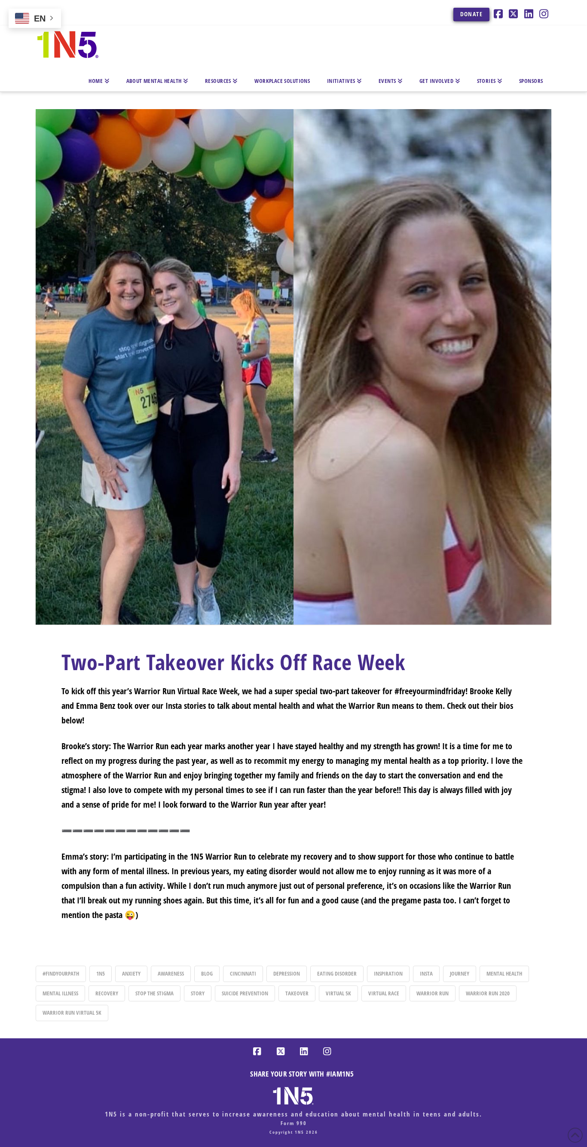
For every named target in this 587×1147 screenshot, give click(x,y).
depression (286, 973)
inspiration (388, 973)
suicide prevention (245, 993)
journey (459, 973)
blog (207, 973)
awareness (171, 973)
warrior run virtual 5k (72, 1012)
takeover (297, 993)
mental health (504, 973)
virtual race (383, 993)
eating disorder (337, 973)
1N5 (100, 973)
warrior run (432, 993)
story (198, 993)
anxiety (131, 973)
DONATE (471, 14)
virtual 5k (338, 993)
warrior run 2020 (488, 993)
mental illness (60, 993)
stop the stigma (154, 993)
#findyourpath (61, 973)
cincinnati (243, 973)
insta (426, 973)
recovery (106, 993)
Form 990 (294, 1123)
